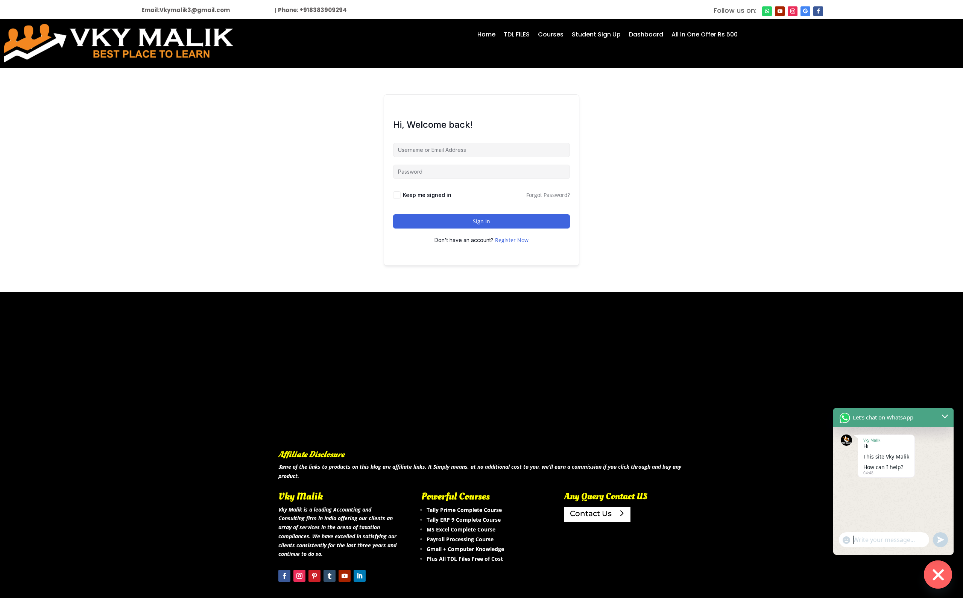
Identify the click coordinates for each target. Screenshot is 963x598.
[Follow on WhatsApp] (767, 11)
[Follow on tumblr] (330, 576)
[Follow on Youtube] (780, 11)
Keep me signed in (427, 195)
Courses (551, 35)
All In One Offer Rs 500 (704, 35)
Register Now (512, 240)
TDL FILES (517, 35)
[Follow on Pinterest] (314, 576)
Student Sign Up (596, 35)
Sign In (481, 221)
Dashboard (646, 35)
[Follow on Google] (805, 11)
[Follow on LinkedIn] (360, 576)
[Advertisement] (481, 382)
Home (486, 35)
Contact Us (591, 513)
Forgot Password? (548, 194)
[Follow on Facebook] (818, 11)
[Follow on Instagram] (792, 11)
